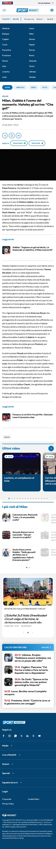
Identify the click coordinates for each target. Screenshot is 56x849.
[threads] (33, 735)
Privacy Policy (8, 803)
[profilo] (52, 10)
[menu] (4, 10)
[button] (28, 10)
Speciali (6, 773)
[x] (21, 735)
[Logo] (28, 10)
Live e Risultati (9, 754)
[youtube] (39, 735)
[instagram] (9, 735)
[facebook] (3, 735)
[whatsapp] (15, 735)
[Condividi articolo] (5, 135)
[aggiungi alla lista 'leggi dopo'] (12, 135)
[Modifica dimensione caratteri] (18, 135)
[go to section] (51, 448)
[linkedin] (27, 735)
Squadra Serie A (10, 782)
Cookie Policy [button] (33, 799)
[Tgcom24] (7, 3)
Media (5, 745)
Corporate (6, 799)
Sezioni (5, 764)
